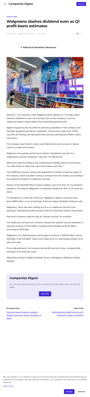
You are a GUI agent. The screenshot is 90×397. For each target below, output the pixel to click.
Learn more (8, 386)
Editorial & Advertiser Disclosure (39, 47)
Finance (81, 4)
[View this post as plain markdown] (78, 33)
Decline (81, 392)
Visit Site (45, 294)
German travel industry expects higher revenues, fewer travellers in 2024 (24, 315)
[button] (5, 4)
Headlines (12, 17)
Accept (69, 392)
